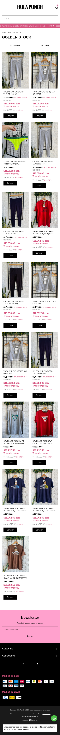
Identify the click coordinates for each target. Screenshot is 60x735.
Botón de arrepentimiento (30, 716)
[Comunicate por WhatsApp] (54, 718)
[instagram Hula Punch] (23, 664)
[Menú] (4, 8)
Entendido (27, 729)
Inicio (4, 33)
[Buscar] (54, 18)
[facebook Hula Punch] (30, 664)
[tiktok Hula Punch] (37, 664)
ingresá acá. (47, 714)
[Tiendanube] (30, 720)
